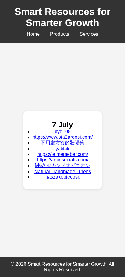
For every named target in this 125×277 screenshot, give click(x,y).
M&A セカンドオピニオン (62, 165)
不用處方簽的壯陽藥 (62, 142)
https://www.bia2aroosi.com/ (62, 137)
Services (88, 34)
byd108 (63, 131)
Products (59, 34)
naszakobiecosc (62, 177)
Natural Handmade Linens (62, 171)
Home (33, 34)
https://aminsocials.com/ (62, 159)
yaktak (62, 148)
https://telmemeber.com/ (62, 154)
